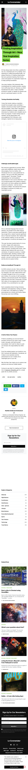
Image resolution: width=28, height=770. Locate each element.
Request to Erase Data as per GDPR (14, 752)
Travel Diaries (4, 525)
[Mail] (17, 744)
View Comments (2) (14, 427)
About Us (5, 748)
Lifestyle (3, 508)
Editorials (5, 44)
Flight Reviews (4, 497)
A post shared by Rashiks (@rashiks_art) (14, 156)
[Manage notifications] (24, 767)
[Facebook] (11, 744)
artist (3, 377)
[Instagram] (14, 744)
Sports (3, 516)
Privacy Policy (12, 748)
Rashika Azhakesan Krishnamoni (14, 410)
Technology (4, 522)
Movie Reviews (5, 511)
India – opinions (5, 505)
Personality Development (7, 514)
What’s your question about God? (12, 627)
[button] (2, 2)
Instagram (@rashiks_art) (12, 370)
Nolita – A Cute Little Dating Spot (12, 696)
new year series (11, 377)
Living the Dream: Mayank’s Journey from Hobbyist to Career (13, 661)
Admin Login (20, 748)
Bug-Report (20, 750)
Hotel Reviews (4, 503)
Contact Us (13, 750)
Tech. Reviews (4, 519)
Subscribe (13, 446)
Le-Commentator (14, 2)
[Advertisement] (14, 472)
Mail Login (6, 750)
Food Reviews (4, 500)
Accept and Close (14, 767)
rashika (19, 377)
